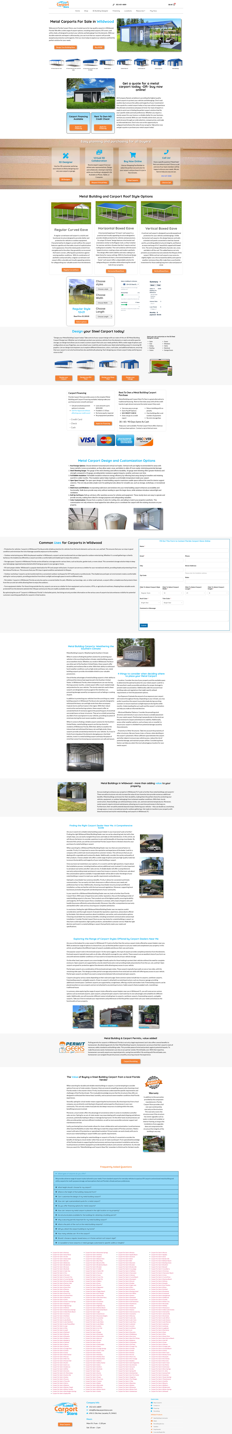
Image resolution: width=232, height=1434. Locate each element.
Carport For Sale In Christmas (160, 1271)
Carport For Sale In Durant (93, 1285)
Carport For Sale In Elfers (125, 1287)
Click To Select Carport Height (216, 588)
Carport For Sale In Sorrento (61, 1371)
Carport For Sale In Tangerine (127, 1377)
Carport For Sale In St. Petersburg (63, 1373)
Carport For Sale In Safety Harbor (95, 1363)
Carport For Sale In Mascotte (127, 1332)
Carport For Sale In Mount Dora (160, 1336)
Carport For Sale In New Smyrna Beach (162, 1338)
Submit (143, 625)
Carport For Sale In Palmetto (94, 1354)
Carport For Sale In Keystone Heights (96, 1316)
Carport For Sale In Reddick (126, 1361)
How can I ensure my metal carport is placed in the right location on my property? (88, 1210)
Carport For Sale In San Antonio (127, 1365)
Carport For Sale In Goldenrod (160, 1297)
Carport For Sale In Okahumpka (94, 1344)
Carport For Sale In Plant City (127, 1356)
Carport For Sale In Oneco (93, 1346)
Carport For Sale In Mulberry (61, 1338)
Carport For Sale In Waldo (93, 1383)
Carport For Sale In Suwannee (160, 1375)
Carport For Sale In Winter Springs (161, 1389)
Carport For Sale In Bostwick (126, 1263)
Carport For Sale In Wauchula (127, 1383)
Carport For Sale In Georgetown (160, 1295)
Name (142, 546)
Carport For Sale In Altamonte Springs (96, 1252)
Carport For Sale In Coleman (126, 1275)
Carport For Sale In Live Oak (93, 1328)
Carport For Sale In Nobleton (126, 1340)
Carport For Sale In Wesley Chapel (63, 1387)
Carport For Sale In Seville (126, 1369)
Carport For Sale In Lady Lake (127, 1318)
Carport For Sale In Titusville (61, 1381)
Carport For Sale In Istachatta (127, 1314)
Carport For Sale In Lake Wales (94, 1324)
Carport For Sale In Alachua (61, 1252)
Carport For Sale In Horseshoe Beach (96, 1309)
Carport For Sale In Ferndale (61, 1291)
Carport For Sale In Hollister (61, 1307)
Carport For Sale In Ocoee (159, 1342)
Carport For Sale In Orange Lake (161, 1346)
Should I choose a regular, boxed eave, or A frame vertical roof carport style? (87, 1238)
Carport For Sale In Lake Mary (127, 1322)
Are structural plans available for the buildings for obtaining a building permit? (87, 1215)
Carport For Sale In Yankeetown (127, 1391)
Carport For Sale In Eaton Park (62, 1287)
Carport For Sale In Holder (126, 1305)
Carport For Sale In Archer (60, 1256)
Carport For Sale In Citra (60, 1273)
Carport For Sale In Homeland (127, 1307)
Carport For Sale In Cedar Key (62, 1271)
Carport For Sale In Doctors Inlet (62, 1283)
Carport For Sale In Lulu (92, 1330)
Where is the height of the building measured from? (77, 1192)
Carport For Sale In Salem (93, 1365)
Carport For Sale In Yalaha (93, 1391)
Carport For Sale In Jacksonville (160, 1314)
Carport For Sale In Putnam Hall (62, 1361)
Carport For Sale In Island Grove (95, 1314)
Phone (187, 556)
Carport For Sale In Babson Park (95, 1259)
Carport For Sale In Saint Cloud (160, 1363)
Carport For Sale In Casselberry (160, 1269)
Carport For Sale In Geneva (126, 1295)
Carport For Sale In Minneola (61, 1336)
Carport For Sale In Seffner (61, 1369)
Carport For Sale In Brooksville (127, 1267)
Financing (116, 11)
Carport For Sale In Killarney (126, 1316)
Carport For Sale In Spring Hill (127, 1371)
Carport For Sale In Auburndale (62, 1259)
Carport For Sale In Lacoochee (94, 1318)
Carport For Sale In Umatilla (159, 1381)
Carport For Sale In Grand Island (128, 1299)
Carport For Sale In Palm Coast (160, 1352)
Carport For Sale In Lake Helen (94, 1322)
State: (187, 577)
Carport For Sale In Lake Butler (62, 1320)
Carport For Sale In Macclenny (160, 1330)
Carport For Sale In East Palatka (160, 1285)
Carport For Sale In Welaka (126, 1385)
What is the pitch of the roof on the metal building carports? (80, 1224)
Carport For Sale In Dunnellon (61, 1285)
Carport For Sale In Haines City (160, 1301)
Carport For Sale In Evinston (126, 1289)
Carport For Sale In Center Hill (94, 1271)
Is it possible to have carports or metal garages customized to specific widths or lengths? (91, 1243)
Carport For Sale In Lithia (60, 1328)
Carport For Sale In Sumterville (62, 1375)
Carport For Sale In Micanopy (94, 1334)
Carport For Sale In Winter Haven (95, 1389)
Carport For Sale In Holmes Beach (95, 1307)
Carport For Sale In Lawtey (93, 1326)
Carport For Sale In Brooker (93, 1267)
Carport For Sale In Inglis (92, 1312)
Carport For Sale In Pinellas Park (95, 1356)
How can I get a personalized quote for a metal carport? (79, 1201)
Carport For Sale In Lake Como (127, 1320)
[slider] (122, 295)
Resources (140, 11)
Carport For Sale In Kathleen (61, 1316)
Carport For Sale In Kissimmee (160, 1316)
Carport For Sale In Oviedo (126, 1350)
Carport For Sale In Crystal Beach (128, 1277)
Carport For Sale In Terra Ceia (94, 1379)
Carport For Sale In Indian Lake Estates (163, 1309)
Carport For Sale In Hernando (160, 1303)
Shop (86, 11)
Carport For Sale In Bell (125, 1261)
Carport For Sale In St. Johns (159, 1371)
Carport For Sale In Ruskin (60, 1363)
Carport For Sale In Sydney (61, 1377)
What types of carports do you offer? (72, 1174)
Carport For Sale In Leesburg (159, 1326)
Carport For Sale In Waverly (159, 1383)
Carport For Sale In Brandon (126, 1265)
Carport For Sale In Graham (93, 1299)
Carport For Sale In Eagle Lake (127, 1285)
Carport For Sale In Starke (93, 1373)
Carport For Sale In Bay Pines (94, 1261)
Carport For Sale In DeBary (93, 1281)
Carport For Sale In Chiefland (127, 1271)
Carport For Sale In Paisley (93, 1352)
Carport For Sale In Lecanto (126, 1326)
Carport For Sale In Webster (61, 1385)
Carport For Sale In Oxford (159, 1350)
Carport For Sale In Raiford (93, 1361)
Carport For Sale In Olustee (61, 1346)
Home (77, 11)
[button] (116, 1173)
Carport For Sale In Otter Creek (94, 1350)
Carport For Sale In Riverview (160, 1361)
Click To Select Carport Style (150, 588)
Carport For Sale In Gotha (60, 1299)
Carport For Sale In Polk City (61, 1358)
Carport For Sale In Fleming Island (128, 1291)
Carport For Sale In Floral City (62, 1293)
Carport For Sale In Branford (159, 1265)
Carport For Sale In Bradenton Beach (96, 1265)
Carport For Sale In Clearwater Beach (162, 1273)
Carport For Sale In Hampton (61, 1303)
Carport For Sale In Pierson (61, 1356)
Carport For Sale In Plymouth (160, 1356)
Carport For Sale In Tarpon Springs (161, 1377)
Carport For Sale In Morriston (127, 1336)
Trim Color (166, 598)
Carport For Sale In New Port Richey (129, 1338)
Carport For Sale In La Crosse (61, 1318)
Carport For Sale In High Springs (62, 1305)
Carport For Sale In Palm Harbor (62, 1354)
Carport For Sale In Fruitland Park (63, 1295)
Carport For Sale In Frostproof (160, 1293)
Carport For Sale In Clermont (61, 1275)
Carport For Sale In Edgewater (94, 1287)
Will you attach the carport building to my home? (76, 1229)
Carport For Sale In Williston (94, 1387)
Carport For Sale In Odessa (61, 1344)
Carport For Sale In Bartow (61, 1261)
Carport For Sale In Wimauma (127, 1387)
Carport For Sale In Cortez (159, 1275)
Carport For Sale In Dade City (94, 1279)
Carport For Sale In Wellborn (159, 1385)
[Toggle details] (160, 282)
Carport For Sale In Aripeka (93, 1256)
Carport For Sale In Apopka (159, 1254)
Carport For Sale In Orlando (126, 1348)
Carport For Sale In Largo (60, 1326)
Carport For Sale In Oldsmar (159, 1344)
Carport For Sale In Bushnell (61, 1269)
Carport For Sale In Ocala (93, 1342)
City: (141, 566)
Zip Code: (143, 575)
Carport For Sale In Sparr (92, 1371)
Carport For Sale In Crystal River (161, 1277)
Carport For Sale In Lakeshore (160, 1324)
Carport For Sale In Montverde (94, 1336)
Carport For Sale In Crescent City (62, 1277)
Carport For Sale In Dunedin (159, 1283)
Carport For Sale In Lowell (60, 1330)
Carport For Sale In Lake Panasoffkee (64, 1324)
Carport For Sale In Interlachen (160, 1312)
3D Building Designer (100, 11)
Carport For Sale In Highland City (95, 1305)
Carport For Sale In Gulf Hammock (128, 1301)
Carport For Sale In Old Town (126, 1344)
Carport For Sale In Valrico (60, 1383)
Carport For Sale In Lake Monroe (161, 1322)
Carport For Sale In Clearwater (127, 1273)
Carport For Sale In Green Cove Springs (64, 1301)
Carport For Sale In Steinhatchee (128, 1373)
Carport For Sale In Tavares (61, 1379)
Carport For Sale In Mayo (158, 1332)
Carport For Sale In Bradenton (62, 1265)
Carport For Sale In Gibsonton (61, 1297)
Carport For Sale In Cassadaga (127, 1269)
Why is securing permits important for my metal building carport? (82, 1220)
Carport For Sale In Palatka (126, 1352)
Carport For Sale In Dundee (126, 1283)
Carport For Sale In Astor (158, 1256)
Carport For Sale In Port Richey (160, 1358)
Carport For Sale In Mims (158, 1334)
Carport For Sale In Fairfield (159, 1289)
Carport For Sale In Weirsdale (94, 1385)
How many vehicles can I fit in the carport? (74, 1233)
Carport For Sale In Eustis (93, 1289)
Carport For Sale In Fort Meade (94, 1293)
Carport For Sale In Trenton (93, 1381)
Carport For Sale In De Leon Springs (63, 1281)
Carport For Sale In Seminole (94, 1369)
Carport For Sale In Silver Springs (161, 1369)
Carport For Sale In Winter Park (127, 1389)
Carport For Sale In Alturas (159, 1252)
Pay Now (153, 11)
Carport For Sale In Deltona (159, 1281)
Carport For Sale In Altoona (126, 1252)
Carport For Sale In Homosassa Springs (64, 1309)
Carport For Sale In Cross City (94, 1277)
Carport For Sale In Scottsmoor (160, 1367)
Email (142, 556)
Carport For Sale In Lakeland (126, 1324)
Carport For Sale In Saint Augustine (128, 1363)
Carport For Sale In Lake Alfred (160, 1318)
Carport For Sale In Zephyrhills (62, 1393)
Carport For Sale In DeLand (126, 1281)
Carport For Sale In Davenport (127, 1279)
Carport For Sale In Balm (125, 1259)
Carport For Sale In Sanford (93, 1367)
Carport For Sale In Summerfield (160, 1373)
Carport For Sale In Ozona (60, 1352)
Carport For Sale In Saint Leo (61, 1365)
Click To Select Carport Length (193, 588)
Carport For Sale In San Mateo (160, 1365)
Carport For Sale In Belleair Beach (161, 1261)
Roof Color (144, 598)
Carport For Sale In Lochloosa (127, 1328)
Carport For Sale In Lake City (94, 1320)
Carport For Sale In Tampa (93, 1377)
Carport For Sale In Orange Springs (95, 1348)
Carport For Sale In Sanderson (62, 1367)
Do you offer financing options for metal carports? (77, 1206)
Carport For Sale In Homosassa (160, 1307)
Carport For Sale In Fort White (127, 1293)
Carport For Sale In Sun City (93, 1375)
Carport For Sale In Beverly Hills (95, 1263)
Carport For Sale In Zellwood (159, 1391)
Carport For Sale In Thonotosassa (161, 1379)
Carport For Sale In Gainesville (94, 1295)
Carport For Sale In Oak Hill (159, 1340)
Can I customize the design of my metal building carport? (79, 1196)
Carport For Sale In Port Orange (127, 1358)
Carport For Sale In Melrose (61, 1334)
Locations (128, 11)
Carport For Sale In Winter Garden (63, 1389)
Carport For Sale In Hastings (93, 1303)
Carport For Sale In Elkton (159, 1287)
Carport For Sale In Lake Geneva (161, 1320)
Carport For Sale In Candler (93, 1269)
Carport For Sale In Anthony (93, 1254)
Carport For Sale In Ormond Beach (161, 1348)
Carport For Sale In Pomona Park (95, 1358)
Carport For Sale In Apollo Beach (128, 1254)
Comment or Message (148, 608)
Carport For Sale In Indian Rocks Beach (64, 1312)
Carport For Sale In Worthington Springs (65, 1391)
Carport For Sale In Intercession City (129, 1312)
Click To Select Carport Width (170, 588)
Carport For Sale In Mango (93, 1332)
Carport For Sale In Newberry (61, 1340)
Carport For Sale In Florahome (160, 1291)
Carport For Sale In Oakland (61, 1342)
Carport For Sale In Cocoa (93, 1275)
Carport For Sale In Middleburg (127, 1334)
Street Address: (190, 566)
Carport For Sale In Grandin (159, 1299)
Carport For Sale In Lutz (125, 1330)
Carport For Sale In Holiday (159, 1305)
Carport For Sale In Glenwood (127, 1297)
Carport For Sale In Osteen (61, 1350)
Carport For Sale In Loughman (160, 1328)
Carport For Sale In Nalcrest (93, 1338)
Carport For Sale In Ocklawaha (127, 1342)
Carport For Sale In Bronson (61, 1267)
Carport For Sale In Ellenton (61, 1289)
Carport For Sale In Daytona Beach (161, 1279)
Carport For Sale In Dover (93, 1283)
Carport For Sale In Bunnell (159, 1267)
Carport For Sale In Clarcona (93, 1273)
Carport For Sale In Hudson (126, 1309)
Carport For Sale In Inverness (61, 1314)
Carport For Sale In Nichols (93, 1340)
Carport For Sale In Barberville (160, 1259)
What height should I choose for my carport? (74, 1187)
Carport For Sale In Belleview (61, 1263)
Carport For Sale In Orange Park (62, 1348)
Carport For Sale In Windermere (160, 1387)
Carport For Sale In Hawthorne (127, 1303)
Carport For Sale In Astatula (126, 1256)
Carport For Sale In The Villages (127, 1379)
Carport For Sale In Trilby (125, 1381)
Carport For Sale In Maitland (61, 1332)
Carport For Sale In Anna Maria (62, 1254)
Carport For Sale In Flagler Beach (95, 1291)
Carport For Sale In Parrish (126, 1354)
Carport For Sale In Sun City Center (128, 1375)
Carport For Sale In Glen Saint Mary (96, 1297)
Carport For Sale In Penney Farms (161, 1354)
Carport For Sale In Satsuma (126, 1367)
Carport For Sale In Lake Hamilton (63, 1322)
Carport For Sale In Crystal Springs (63, 1279)
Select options (81, 322)
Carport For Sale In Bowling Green (161, 1263)
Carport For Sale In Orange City (127, 1346)
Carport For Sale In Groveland (94, 1301)
